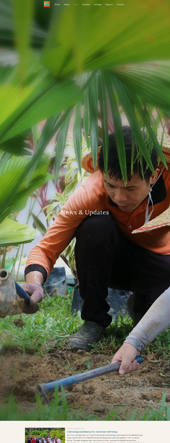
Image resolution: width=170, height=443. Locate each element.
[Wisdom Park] (47, 4)
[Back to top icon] (160, 439)
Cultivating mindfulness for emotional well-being (92, 431)
